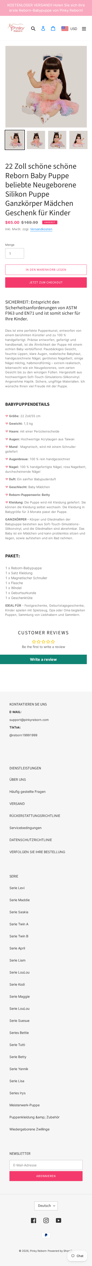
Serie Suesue (19, 1021)
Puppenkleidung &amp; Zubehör (34, 1117)
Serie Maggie (19, 996)
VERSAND (17, 804)
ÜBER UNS (17, 779)
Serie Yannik (18, 1069)
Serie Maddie (19, 900)
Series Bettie (19, 1033)
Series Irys (17, 1093)
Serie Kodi (17, 984)
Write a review (43, 659)
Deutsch (44, 1205)
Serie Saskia (18, 912)
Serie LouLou (19, 972)
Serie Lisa (16, 1081)
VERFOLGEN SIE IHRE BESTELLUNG (37, 852)
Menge (9, 245)
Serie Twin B (18, 936)
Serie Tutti (17, 1045)
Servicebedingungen (25, 828)
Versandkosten (41, 229)
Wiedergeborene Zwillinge (29, 1129)
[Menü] (84, 28)
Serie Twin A (18, 924)
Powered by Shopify (60, 1251)
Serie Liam (17, 960)
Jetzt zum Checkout (46, 282)
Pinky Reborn (38, 1251)
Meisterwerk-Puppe (24, 1105)
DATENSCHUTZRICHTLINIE (30, 840)
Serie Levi (17, 888)
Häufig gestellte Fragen (27, 792)
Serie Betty (17, 1057)
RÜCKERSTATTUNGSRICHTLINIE (34, 816)
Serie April (17, 948)
